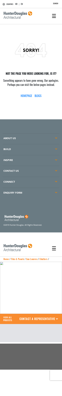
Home (6, 259)
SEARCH (55, 3)
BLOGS (38, 96)
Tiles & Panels (17, 259)
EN (22, 3)
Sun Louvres (31, 259)
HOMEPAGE (26, 96)
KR (16, 3)
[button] (38, 319)
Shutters (43, 259)
